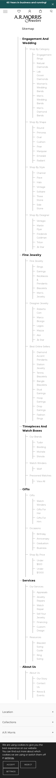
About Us (29, 667)
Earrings (41, 271)
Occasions (35, 528)
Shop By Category (39, 49)
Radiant (41, 160)
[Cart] (40, 11)
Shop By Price (37, 554)
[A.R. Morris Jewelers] (28, 18)
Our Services (36, 586)
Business (41, 548)
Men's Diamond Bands (42, 112)
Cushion (41, 142)
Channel (41, 173)
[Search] (51, 11)
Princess (41, 132)
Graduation (43, 543)
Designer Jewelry (39, 303)
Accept (11, 764)
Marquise (42, 151)
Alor (39, 335)
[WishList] (19, 11)
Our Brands (36, 436)
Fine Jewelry (31, 255)
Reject (28, 764)
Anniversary (43, 538)
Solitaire (41, 191)
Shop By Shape (38, 122)
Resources (35, 637)
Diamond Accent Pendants (42, 356)
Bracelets (42, 288)
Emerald (41, 156)
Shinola (40, 456)
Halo (39, 182)
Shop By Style (37, 167)
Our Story (42, 678)
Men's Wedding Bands (42, 100)
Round (40, 128)
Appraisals (42, 592)
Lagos (40, 325)
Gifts (26, 489)
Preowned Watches (40, 475)
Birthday (41, 534)
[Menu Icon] (5, 11)
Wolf (39, 469)
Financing (42, 622)
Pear (39, 146)
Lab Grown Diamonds (42, 75)
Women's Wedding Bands (42, 87)
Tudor (40, 442)
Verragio (41, 221)
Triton (40, 242)
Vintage (41, 187)
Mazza (40, 330)
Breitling (41, 447)
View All (41, 481)
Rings (40, 266)
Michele (41, 451)
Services (28, 580)
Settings (11, 771)
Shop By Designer (39, 215)
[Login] (29, 11)
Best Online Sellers (40, 346)
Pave (39, 177)
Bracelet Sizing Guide (41, 647)
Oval (39, 137)
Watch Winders (38, 463)
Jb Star (40, 247)
